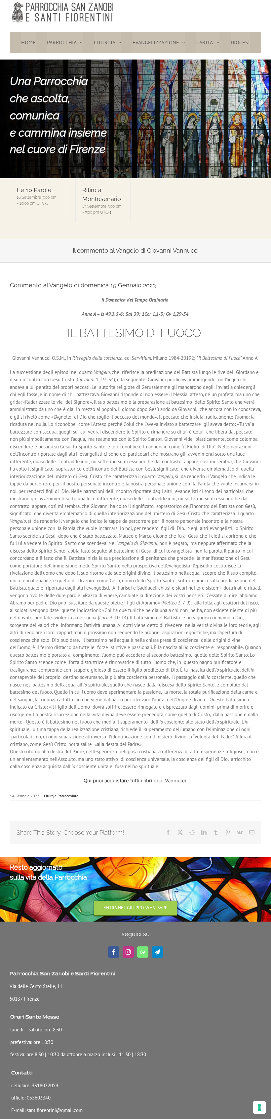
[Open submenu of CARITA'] (216, 42)
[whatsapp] (142, 952)
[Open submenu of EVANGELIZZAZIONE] (182, 42)
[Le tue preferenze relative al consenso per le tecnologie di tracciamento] (259, 1107)
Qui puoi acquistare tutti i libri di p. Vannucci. (135, 780)
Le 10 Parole (34, 189)
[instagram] (128, 952)
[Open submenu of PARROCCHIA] (80, 42)
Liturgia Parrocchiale (61, 795)
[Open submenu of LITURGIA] (118, 42)
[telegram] (157, 952)
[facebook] (113, 952)
